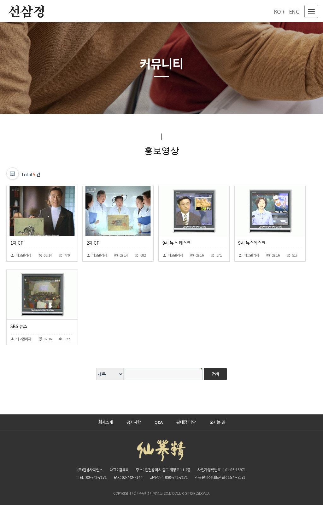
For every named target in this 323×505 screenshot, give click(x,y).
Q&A (159, 422)
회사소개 (105, 422)
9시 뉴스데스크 (251, 243)
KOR (279, 11)
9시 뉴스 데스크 (176, 243)
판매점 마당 (186, 422)
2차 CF (92, 243)
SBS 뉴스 (18, 326)
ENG (294, 11)
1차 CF (16, 243)
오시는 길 (217, 422)
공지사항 (133, 422)
